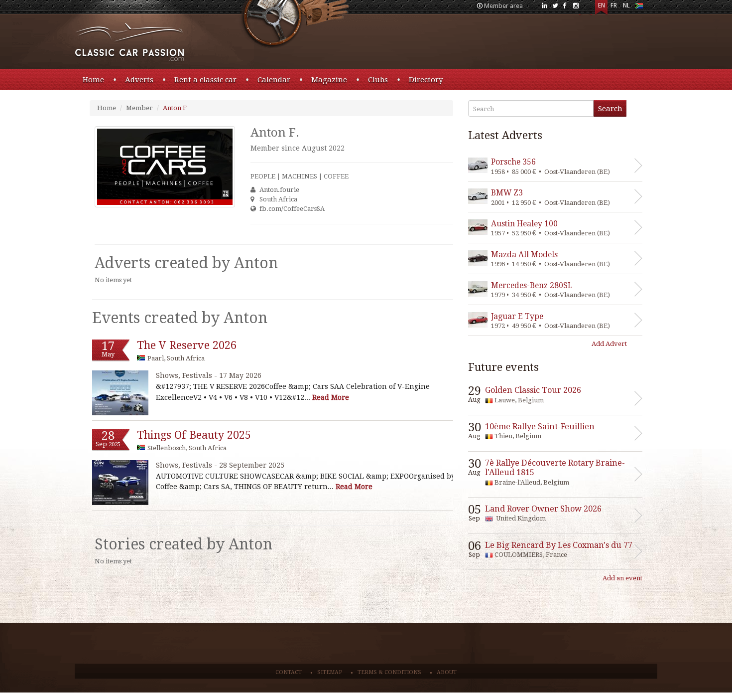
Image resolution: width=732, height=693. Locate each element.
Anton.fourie (279, 189)
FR (613, 5)
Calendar (273, 79)
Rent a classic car (205, 79)
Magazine (329, 79)
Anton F (175, 108)
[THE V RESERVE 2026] (120, 392)
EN (601, 5)
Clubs (378, 79)
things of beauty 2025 (194, 435)
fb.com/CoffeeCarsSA (292, 208)
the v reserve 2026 (187, 345)
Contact (288, 672)
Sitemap (329, 672)
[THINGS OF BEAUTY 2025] (120, 482)
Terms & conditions (389, 672)
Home (93, 79)
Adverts (139, 79)
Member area (503, 5)
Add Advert (609, 343)
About (447, 672)
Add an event (622, 578)
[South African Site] (638, 7)
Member (139, 108)
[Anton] (165, 166)
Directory (426, 79)
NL (626, 5)
